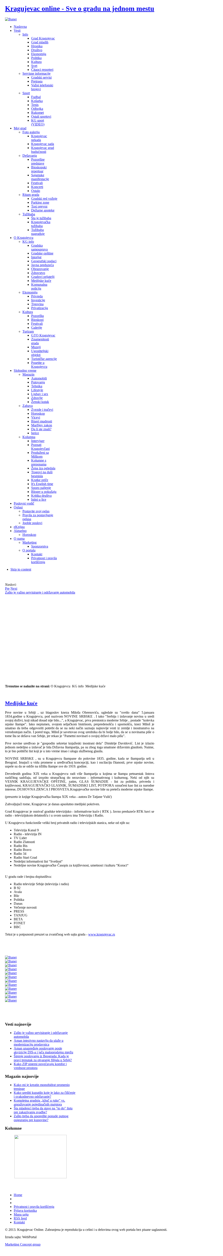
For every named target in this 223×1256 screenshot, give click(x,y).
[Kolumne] (40, 1177)
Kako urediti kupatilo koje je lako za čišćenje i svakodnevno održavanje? (44, 1094)
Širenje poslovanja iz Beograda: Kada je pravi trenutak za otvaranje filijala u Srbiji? (43, 1058)
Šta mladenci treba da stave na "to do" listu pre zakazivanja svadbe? (43, 1110)
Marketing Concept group (23, 1244)
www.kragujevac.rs (101, 934)
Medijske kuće (21, 703)
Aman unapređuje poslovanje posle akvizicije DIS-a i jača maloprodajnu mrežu (43, 1050)
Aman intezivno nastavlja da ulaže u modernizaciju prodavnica (38, 1042)
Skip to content (20, 569)
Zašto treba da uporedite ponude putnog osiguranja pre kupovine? (41, 1118)
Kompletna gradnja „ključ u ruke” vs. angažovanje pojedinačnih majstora (39, 1102)
